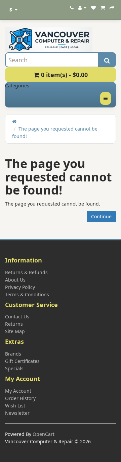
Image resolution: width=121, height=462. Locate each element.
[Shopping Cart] (102, 7)
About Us (15, 280)
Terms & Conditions (27, 294)
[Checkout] (112, 7)
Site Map (15, 331)
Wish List (15, 405)
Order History (20, 398)
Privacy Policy (20, 287)
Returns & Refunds (26, 272)
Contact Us (17, 316)
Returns (14, 324)
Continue (101, 216)
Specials (14, 368)
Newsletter (17, 413)
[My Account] (82, 7)
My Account (18, 391)
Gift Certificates (22, 361)
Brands (13, 354)
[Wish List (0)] (93, 7)
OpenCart (43, 434)
